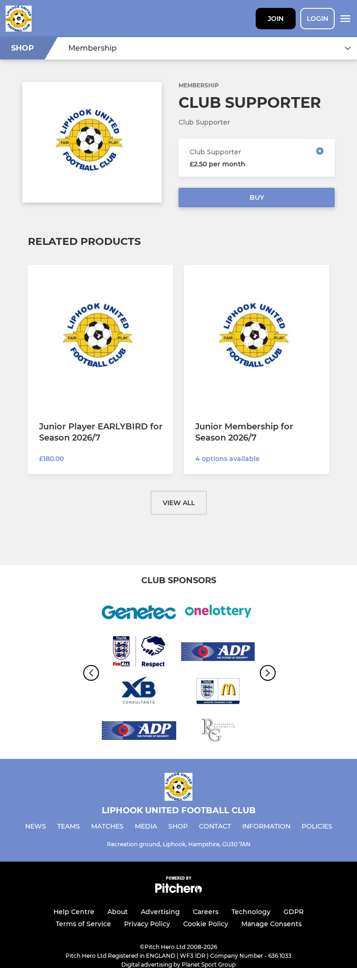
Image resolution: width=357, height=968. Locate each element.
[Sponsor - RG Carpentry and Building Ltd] (218, 732)
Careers (205, 912)
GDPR (294, 912)
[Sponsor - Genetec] (139, 613)
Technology (251, 912)
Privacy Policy (147, 924)
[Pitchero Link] (178, 890)
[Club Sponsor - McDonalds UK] (218, 692)
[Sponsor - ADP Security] (218, 653)
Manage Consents (271, 924)
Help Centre (73, 912)
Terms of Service (83, 924)
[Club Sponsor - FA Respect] (139, 653)
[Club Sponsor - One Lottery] (218, 613)
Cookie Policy (205, 924)
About (117, 912)
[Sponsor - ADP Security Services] (139, 732)
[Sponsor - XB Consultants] (139, 692)
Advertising (160, 912)
